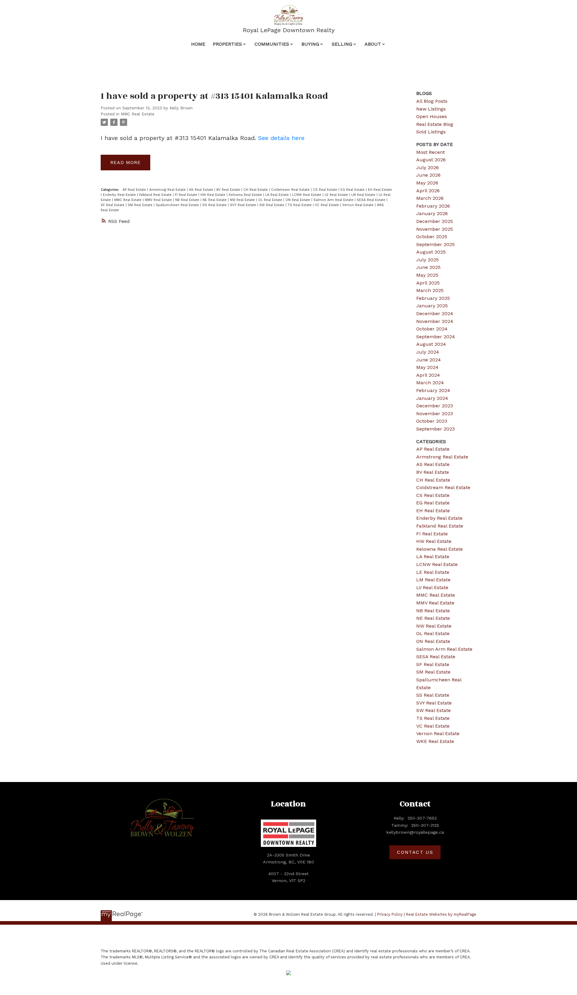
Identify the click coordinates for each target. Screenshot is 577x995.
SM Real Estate (141, 205)
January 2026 (432, 213)
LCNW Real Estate (307, 195)
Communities (272, 44)
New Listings (431, 109)
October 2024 (431, 329)
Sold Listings (431, 132)
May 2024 (427, 367)
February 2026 (433, 206)
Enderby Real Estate (120, 195)
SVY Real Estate (243, 205)
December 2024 (434, 313)
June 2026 (428, 175)
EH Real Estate (380, 190)
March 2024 (430, 382)
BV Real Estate (228, 190)
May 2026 (427, 183)
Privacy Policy (390, 914)
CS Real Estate (325, 190)
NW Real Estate (243, 200)
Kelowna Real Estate (246, 195)
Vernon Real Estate (358, 205)
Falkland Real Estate (156, 195)
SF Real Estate (113, 205)
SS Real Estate (215, 205)
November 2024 (434, 321)
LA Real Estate (277, 195)
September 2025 (435, 244)
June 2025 (428, 267)
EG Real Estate (353, 190)
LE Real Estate (337, 195)
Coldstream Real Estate (291, 190)
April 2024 (428, 375)
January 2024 (432, 398)
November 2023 (434, 413)
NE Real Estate (215, 200)
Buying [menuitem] (310, 44)
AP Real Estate (135, 190)
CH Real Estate (256, 190)
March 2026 (430, 198)
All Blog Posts (431, 101)
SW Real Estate (272, 205)
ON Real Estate (298, 200)
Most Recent (430, 152)
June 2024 (428, 360)
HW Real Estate (213, 195)
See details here (281, 137)
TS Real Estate (300, 205)
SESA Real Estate (371, 200)
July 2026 (427, 167)
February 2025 (433, 298)
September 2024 (435, 336)
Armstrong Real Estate (168, 190)
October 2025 (431, 236)
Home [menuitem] (198, 44)
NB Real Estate (187, 200)
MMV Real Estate (159, 200)
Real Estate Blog (434, 124)
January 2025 (432, 306)
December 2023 (434, 406)
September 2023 (435, 429)
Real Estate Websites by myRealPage (441, 914)
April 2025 (428, 283)
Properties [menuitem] (227, 44)
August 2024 (431, 344)
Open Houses (431, 116)
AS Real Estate (201, 190)
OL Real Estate (270, 200)
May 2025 (427, 275)
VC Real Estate (327, 205)
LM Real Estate (364, 195)
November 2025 (434, 229)
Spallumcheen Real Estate (178, 205)
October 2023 (431, 421)
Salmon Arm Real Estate (334, 200)
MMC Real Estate (137, 114)
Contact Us (415, 852)
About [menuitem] (373, 44)
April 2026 (428, 190)
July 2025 (427, 260)
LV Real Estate (432, 587)
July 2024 (427, 352)
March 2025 (430, 290)
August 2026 (431, 160)
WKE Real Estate (435, 741)
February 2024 (433, 390)
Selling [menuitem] (342, 44)
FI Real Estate (186, 195)
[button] (415, 852)
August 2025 (431, 252)
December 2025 (434, 221)
